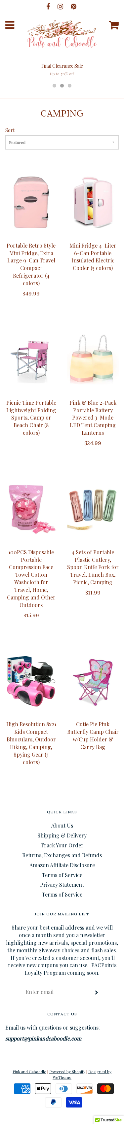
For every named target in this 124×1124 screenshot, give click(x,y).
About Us (62, 825)
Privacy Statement (62, 884)
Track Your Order (62, 845)
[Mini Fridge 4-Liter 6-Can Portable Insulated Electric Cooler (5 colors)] (93, 202)
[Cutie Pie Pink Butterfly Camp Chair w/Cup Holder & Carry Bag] (93, 681)
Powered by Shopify (67, 1071)
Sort (10, 130)
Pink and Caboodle (29, 1071)
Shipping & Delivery (62, 835)
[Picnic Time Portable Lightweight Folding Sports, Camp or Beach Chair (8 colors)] (31, 359)
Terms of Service (62, 874)
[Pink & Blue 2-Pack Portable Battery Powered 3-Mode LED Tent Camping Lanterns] (93, 359)
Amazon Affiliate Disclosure (62, 865)
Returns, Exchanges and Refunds (62, 855)
